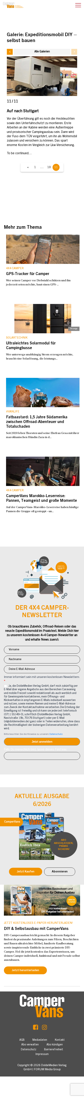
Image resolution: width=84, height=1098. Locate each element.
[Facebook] (35, 1028)
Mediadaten (39, 1040)
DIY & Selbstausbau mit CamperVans (36, 929)
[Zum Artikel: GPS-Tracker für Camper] (43, 249)
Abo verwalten (30, 1044)
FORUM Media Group (47, 1069)
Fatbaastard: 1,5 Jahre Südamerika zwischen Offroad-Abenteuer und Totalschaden (36, 422)
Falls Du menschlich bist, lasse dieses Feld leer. (35, 749)
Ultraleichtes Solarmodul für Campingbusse (31, 346)
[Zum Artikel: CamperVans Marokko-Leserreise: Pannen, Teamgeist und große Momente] (43, 471)
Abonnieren (60, 871)
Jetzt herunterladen (25, 970)
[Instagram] (44, 1028)
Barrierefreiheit (53, 1049)
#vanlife (12, 411)
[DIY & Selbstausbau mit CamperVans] (42, 900)
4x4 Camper (15, 268)
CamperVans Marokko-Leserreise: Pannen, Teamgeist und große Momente (41, 498)
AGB (22, 1040)
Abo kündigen (54, 1044)
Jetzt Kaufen (25, 871)
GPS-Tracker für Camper (27, 274)
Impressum (42, 1054)
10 (49, 167)
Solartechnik (17, 337)
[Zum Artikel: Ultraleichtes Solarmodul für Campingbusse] (43, 318)
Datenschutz (56, 734)
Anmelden (42, 742)
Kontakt (60, 1040)
